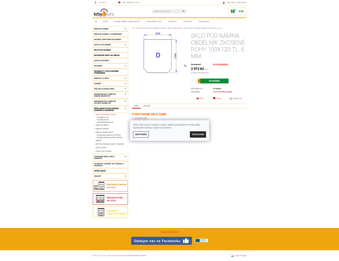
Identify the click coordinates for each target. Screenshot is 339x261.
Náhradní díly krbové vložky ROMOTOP (105, 102)
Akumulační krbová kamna (107, 39)
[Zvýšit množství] (199, 80)
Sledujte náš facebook (169, 232)
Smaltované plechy (105, 132)
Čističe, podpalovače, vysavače (110, 144)
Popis (136, 106)
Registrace (241, 2)
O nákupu (172, 21)
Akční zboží (100, 171)
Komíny (97, 84)
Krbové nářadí (102, 129)
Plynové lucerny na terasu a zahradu (109, 165)
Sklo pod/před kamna (106, 115)
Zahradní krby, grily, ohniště (104, 157)
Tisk (201, 98)
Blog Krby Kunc (154, 21)
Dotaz (219, 98)
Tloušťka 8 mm (103, 120)
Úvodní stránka (96, 21)
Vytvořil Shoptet (240, 256)
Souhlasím (198, 134)
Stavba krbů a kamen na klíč (127, 21)
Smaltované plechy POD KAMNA (109, 137)
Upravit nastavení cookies (136, 256)
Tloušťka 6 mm (103, 117)
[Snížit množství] (199, 82)
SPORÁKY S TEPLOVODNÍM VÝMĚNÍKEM (106, 72)
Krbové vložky (101, 78)
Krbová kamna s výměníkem (108, 34)
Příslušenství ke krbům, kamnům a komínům (106, 109)
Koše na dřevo (102, 125)
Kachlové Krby (101, 60)
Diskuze (146, 106)
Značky (97, 176)
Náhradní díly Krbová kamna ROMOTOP (105, 95)
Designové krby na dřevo (107, 55)
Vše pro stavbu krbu (104, 89)
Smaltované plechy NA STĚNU (109, 135)
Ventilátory (101, 148)
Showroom (204, 21)
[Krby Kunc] (104, 13)
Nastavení (141, 134)
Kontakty (187, 21)
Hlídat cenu (238, 98)
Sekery (99, 140)
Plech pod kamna (103, 151)
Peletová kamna (102, 50)
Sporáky (98, 66)
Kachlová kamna (102, 45)
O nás (105, 21)
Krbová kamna (101, 29)
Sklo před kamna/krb (105, 122)
